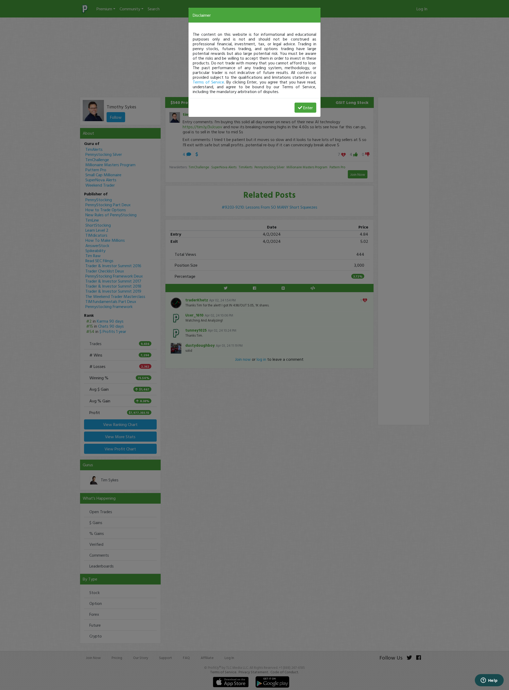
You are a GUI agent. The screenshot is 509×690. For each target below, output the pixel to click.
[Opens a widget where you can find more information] (489, 680)
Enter (308, 107)
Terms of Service (208, 82)
